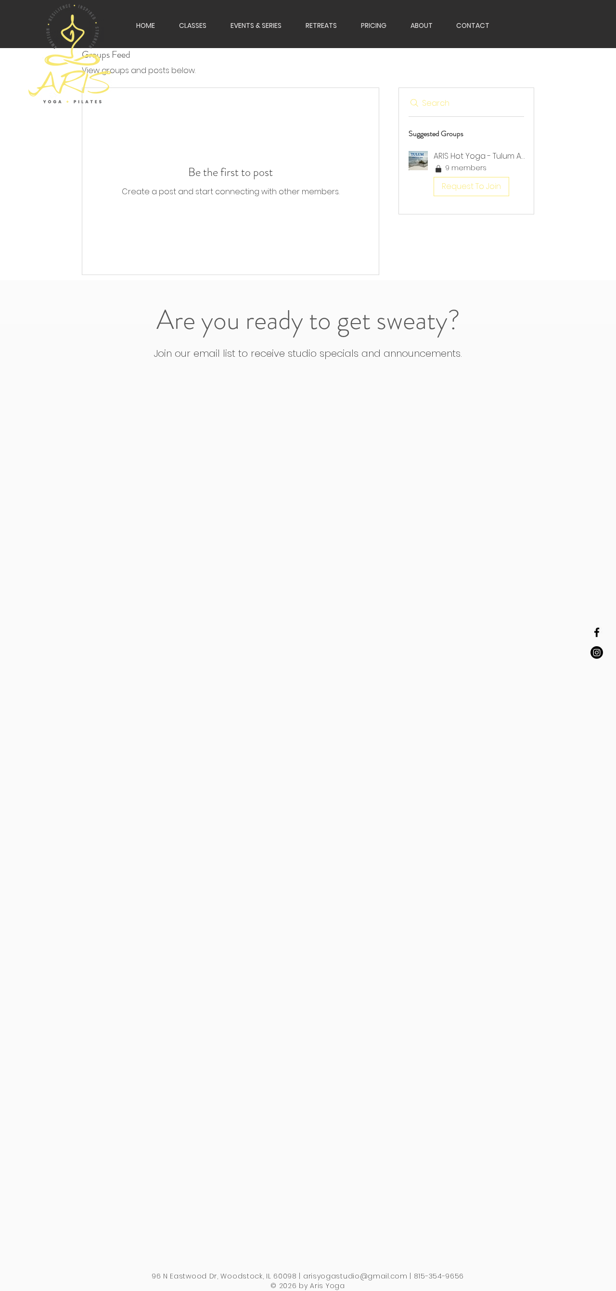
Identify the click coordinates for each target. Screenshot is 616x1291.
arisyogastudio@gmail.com (355, 1276)
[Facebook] (596, 632)
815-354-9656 (439, 1276)
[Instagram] (596, 652)
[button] (316, 25)
